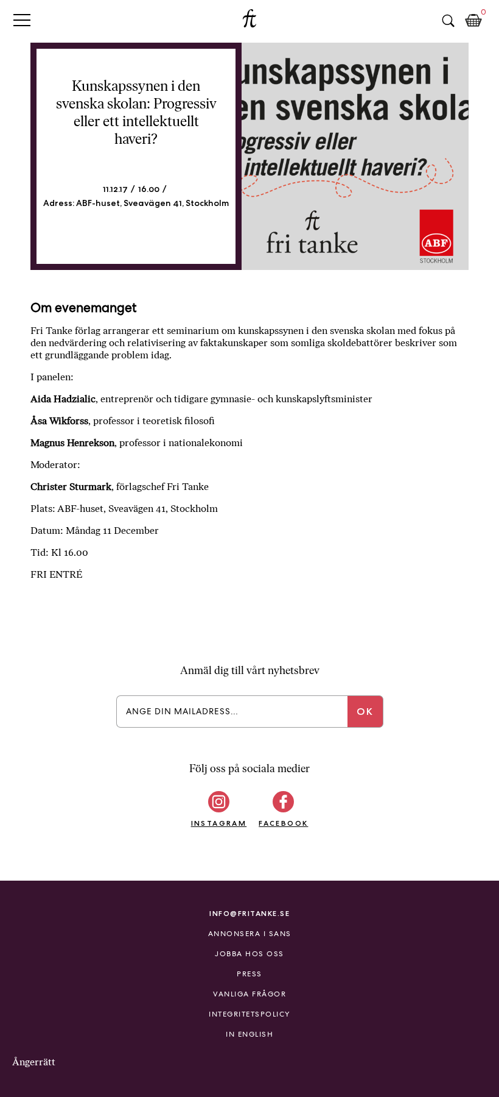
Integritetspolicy (249, 1014)
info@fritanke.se (249, 913)
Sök (447, 20)
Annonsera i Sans (249, 934)
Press (249, 974)
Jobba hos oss (249, 954)
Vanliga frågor (249, 994)
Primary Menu (22, 20)
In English (249, 1034)
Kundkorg (473, 20)
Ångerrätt (33, 1062)
